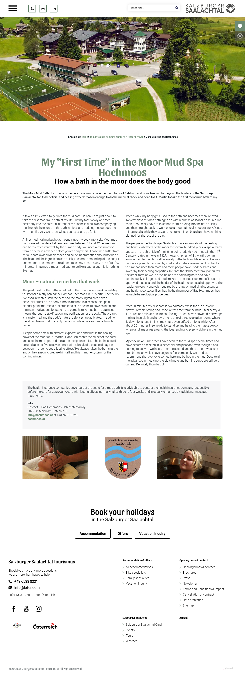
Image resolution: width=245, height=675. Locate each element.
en (54, 9)
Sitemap (188, 605)
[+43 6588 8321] (32, 8)
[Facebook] (13, 608)
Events (130, 630)
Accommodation (93, 534)
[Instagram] (38, 608)
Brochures (189, 572)
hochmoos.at (36, 419)
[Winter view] (240, 36)
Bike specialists (136, 572)
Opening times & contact (199, 567)
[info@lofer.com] (43, 8)
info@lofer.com (27, 588)
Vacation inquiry (152, 534)
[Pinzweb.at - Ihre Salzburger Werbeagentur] (228, 668)
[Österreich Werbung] (45, 626)
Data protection (193, 600)
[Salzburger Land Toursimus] (16, 626)
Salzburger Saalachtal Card (144, 624)
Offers (123, 534)
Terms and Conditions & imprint (203, 589)
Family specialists (137, 578)
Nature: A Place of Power (130, 136)
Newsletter (190, 583)
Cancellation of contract (198, 594)
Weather (131, 641)
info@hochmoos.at (40, 415)
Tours (129, 635)
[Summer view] (240, 26)
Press (186, 578)
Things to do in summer (102, 136)
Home (85, 136)
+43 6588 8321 (26, 581)
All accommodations (139, 567)
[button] (55, 457)
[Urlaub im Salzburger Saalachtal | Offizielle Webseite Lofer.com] (210, 8)
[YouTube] (26, 608)
